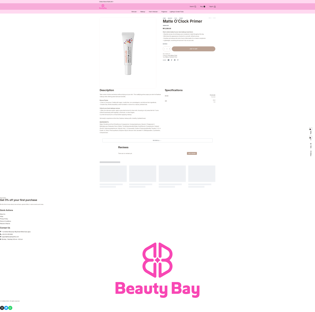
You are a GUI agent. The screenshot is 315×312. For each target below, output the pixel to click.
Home (164, 18)
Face (175, 18)
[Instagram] (2, 308)
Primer (181, 18)
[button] (157, 140)
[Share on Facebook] (171, 60)
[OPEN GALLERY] (128, 53)
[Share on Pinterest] (178, 60)
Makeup (170, 18)
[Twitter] (6, 308)
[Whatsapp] (10, 308)
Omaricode (171, 57)
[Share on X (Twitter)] (168, 60)
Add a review (192, 153)
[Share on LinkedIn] (174, 60)
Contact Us (5, 228)
